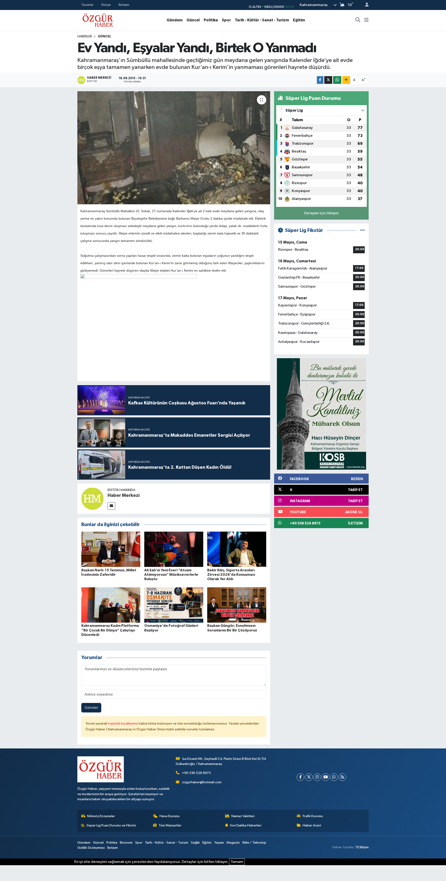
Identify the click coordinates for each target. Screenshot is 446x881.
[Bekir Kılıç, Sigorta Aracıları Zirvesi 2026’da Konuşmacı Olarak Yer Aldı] (236, 549)
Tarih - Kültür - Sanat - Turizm (262, 20)
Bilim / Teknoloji (254, 842)
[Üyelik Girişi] (365, 5)
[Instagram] (317, 777)
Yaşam (219, 842)
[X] (309, 777)
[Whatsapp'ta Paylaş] (337, 80)
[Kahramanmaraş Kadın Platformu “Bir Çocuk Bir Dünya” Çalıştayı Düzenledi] (110, 605)
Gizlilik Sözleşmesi (91, 847)
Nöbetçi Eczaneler (101, 816)
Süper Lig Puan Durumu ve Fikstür (111, 825)
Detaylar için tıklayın (321, 213)
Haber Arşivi (312, 825)
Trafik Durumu (312, 816)
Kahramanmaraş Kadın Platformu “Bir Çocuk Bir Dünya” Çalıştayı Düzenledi (110, 630)
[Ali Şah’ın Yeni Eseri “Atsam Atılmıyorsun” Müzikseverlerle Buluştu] (173, 549)
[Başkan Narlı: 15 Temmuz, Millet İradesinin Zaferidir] (110, 549)
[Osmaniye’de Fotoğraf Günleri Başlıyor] (173, 605)
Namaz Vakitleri (243, 816)
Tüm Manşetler (170, 825)
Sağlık (195, 842)
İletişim (124, 5)
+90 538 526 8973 (196, 773)
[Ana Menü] (366, 20)
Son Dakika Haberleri (245, 825)
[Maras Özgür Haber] (97, 20)
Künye (106, 5)
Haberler (84, 36)
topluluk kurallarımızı (123, 723)
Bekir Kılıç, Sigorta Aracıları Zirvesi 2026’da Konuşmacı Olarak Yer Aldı (231, 574)
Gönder (91, 708)
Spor (226, 20)
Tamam (237, 862)
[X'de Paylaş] (328, 80)
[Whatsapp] (334, 777)
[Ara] (358, 20)
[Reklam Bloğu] (321, 414)
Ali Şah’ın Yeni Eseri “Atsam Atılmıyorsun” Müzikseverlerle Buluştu (171, 574)
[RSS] (342, 777)
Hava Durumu (170, 816)
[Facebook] (300, 777)
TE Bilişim (362, 847)
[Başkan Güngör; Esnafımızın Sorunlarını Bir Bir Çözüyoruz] (236, 605)
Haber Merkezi (124, 495)
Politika (211, 20)
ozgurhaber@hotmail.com (201, 782)
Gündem (175, 20)
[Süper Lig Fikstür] (362, 230)
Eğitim (299, 20)
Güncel (193, 20)
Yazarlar (87, 5)
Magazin (233, 842)
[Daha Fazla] (346, 80)
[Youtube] (325, 777)
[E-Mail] (111, 506)
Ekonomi (126, 842)
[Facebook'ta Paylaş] (320, 80)
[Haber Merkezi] (92, 499)
